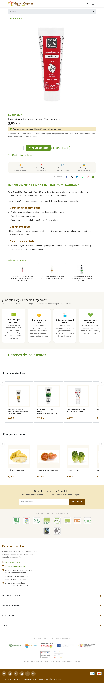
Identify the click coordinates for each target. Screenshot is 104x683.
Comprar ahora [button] (61, 148)
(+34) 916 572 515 (12, 562)
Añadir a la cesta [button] (39, 148)
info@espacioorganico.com (15, 566)
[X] (72, 177)
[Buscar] (93, 11)
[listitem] (19, 401)
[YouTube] (33, 673)
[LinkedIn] (77, 177)
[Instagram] (10, 673)
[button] (2, 383)
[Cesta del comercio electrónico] (87, 3)
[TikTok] (16, 673)
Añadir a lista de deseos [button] (22, 155)
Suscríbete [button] (77, 501)
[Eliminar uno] (10, 148)
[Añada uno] (21, 148)
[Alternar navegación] (93, 3)
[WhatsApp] (83, 177)
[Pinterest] (88, 177)
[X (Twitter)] (27, 673)
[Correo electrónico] (93, 177)
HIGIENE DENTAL (16, 18)
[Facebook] (66, 177)
